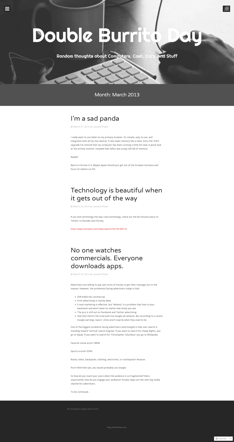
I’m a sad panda (95, 118)
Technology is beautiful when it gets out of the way (116, 194)
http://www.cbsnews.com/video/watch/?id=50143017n (99, 228)
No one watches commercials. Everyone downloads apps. (107, 258)
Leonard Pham (100, 126)
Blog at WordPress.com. (117, 427)
